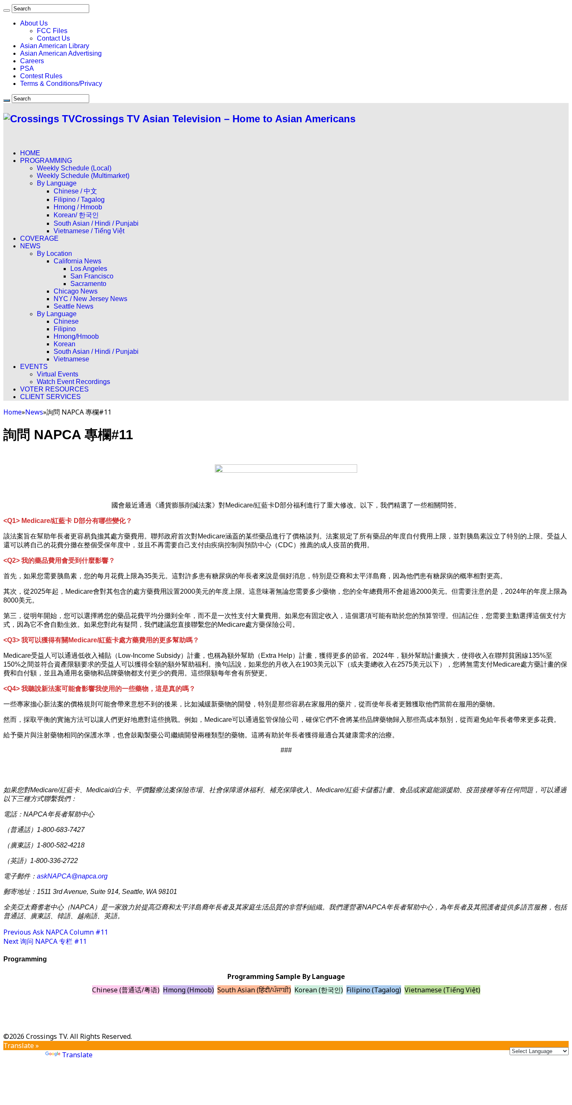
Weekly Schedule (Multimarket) (83, 175)
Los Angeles (88, 268)
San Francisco (91, 276)
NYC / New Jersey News (90, 298)
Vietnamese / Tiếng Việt (89, 230)
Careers (32, 60)
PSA (27, 68)
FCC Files (52, 30)
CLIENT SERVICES (50, 396)
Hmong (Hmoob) (188, 989)
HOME (30, 153)
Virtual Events (57, 374)
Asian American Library (54, 45)
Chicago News (76, 291)
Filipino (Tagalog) (373, 989)
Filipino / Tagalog (79, 199)
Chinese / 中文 (75, 191)
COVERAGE (39, 238)
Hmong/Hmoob (76, 336)
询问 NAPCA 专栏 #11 (45, 941)
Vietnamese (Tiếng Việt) (442, 989)
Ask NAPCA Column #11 (55, 932)
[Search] (6, 10)
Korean (64, 344)
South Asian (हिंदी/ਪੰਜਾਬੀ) (254, 989)
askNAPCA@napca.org (72, 876)
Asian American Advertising (61, 53)
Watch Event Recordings (73, 381)
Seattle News (73, 306)
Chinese (66, 321)
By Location (54, 253)
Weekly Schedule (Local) (74, 168)
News (34, 412)
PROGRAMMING (46, 160)
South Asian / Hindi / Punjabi (96, 223)
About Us (34, 23)
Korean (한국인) (318, 989)
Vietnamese (71, 359)
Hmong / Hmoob (78, 207)
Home (12, 412)
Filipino (65, 328)
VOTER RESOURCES (54, 389)
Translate (77, 1054)
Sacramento (88, 283)
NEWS (30, 246)
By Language (57, 183)
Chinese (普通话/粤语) (126, 989)
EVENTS (34, 366)
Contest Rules (41, 76)
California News (77, 261)
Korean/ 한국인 (76, 215)
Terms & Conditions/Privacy (61, 83)
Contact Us (53, 38)
